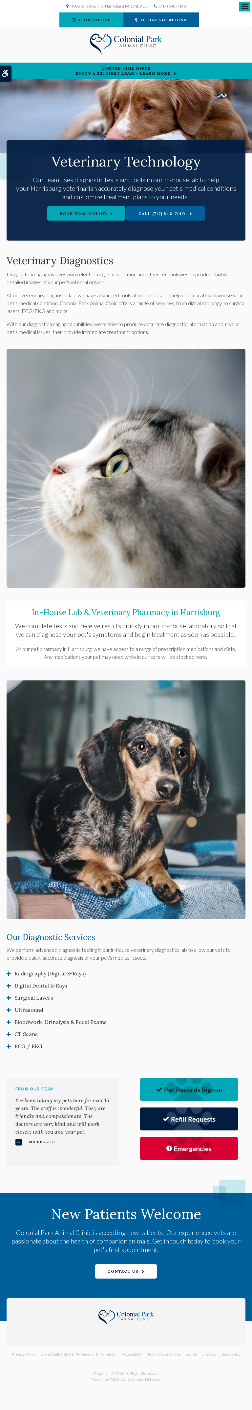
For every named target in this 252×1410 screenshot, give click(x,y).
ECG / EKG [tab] (28, 1046)
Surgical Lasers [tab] (33, 997)
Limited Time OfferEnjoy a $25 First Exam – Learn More (123, 71)
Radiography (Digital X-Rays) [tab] (50, 973)
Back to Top (230, 1354)
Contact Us (122, 1271)
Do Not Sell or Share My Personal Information (78, 1354)
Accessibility (132, 1354)
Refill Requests (193, 1119)
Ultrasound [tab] (28, 1010)
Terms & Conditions (163, 1354)
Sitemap (209, 1354)
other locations (164, 19)
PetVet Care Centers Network (135, 1379)
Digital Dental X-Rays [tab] (40, 985)
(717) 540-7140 (172, 6)
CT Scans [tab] (26, 1034)
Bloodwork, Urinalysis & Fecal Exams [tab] (60, 1022)
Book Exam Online (83, 213)
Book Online (94, 19)
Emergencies (193, 1148)
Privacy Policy (23, 1354)
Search (191, 1354)
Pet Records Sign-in (193, 1089)
